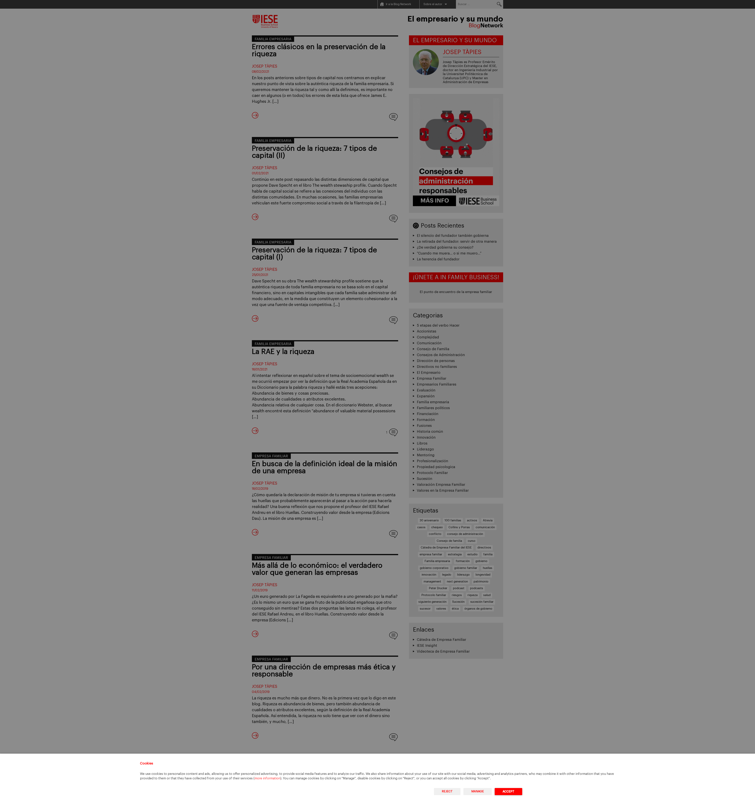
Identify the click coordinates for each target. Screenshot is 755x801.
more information (267, 778)
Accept (508, 791)
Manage (477, 791)
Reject (447, 791)
